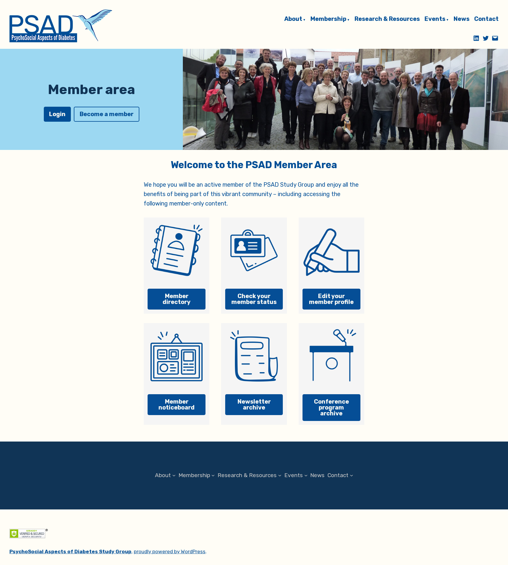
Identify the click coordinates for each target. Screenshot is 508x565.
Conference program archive (331, 407)
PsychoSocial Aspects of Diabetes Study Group (70, 551)
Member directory (176, 298)
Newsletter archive (254, 404)
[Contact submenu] (351, 475)
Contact (486, 19)
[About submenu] (174, 475)
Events (435, 19)
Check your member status (254, 298)
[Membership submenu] (213, 475)
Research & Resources (387, 19)
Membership (328, 19)
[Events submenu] (306, 475)
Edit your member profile (331, 298)
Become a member (106, 114)
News (461, 19)
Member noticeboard (176, 404)
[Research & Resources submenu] (279, 475)
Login (57, 114)
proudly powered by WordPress (169, 551)
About (293, 19)
